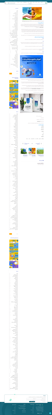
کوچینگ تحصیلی (16, 194)
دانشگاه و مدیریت (16, 19)
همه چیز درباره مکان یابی (15, 222)
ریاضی (17, 38)
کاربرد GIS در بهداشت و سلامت (15, 185)
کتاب (17, 49)
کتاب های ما (17, 190)
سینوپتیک (27, 138)
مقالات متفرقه (16, 210)
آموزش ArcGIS (16, 277)
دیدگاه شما (17, 158)
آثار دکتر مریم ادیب (16, 12)
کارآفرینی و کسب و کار (16, 339)
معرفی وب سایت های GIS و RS (15, 208)
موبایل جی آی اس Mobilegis (15, 215)
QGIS (40, 27)
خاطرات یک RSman (16, 150)
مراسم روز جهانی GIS (16, 203)
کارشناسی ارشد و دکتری (16, 186)
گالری (36, 2)
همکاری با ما (17, 221)
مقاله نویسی (17, 212)
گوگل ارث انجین (16, 197)
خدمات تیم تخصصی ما (16, 152)
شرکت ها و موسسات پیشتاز (15, 331)
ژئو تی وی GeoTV (16, 325)
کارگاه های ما (17, 187)
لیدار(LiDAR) (16, 198)
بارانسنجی (29, 138)
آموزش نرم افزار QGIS (16, 286)
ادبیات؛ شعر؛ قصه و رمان (16, 13)
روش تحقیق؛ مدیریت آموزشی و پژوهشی (14, 35)
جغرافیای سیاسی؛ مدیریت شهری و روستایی (13, 42)
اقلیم (35, 138)
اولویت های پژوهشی (16, 137)
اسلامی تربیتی (16, 14)
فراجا (17, 46)
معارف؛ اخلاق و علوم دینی (15, 65)
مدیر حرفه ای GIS (16, 202)
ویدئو (17, 67)
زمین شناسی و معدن (15, 43)
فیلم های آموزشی (16, 338)
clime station (42, 129)
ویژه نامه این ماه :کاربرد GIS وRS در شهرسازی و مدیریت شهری (14, 229)
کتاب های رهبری (16, 189)
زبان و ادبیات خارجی (16, 39)
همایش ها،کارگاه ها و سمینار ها (15, 219)
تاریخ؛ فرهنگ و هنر (16, 17)
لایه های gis (17, 63)
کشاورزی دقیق (16, 191)
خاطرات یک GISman (16, 149)
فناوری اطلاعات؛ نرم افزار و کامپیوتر (15, 47)
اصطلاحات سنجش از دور (15, 134)
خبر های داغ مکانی (16, 151)
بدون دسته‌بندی (16, 16)
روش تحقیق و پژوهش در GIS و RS (15, 322)
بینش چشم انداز (16, 141)
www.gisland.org (38, 121)
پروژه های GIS (16, 145)
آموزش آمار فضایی (16, 282)
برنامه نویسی (16, 139)
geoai (17, 273)
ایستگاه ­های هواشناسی (33, 138)
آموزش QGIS (16, 281)
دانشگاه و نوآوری (16, 20)
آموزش (38, 2)
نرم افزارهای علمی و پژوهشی (14, 36)
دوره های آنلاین (16, 156)
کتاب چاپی (16, 50)
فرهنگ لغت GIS (16, 335)
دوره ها (33, 407)
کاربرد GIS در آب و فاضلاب (15, 184)
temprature (42, 136)
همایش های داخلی (16, 220)
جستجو (10, 73)
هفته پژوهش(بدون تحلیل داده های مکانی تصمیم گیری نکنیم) (14, 218)
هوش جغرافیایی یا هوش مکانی (15, 223)
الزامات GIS (17, 135)
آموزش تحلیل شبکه (16, 283)
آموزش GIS (17, 280)
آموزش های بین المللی (16, 288)
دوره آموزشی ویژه (16, 155)
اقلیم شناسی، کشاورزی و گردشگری (14, 41)
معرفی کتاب (17, 205)
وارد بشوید (39, 164)
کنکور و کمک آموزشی (16, 62)
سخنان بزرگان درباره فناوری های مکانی (14, 327)
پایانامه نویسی (16, 142)
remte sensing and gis (15, 275)
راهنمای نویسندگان (16, 162)
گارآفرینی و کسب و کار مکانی (15, 195)
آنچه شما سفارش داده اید (15, 131)
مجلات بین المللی (16, 199)
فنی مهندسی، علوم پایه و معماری (15, 48)
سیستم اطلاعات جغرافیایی (15, 329)
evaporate (43, 131)
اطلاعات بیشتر (30, 3)
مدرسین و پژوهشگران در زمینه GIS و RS (14, 201)
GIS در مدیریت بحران (16, 274)
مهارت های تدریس (16, 214)
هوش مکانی (17, 225)
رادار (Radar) (16, 160)
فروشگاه (31, 2)
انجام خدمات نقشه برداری (15, 136)
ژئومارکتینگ (17, 326)
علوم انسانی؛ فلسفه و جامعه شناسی (15, 45)
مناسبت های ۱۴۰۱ (16, 213)
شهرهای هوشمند (16, 332)
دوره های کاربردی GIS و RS (15, 157)
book (17, 10)
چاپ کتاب (17, 148)
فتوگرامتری (17, 334)
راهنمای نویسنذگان (16, 163)
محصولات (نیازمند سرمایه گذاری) (15, 200)
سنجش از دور (16, 328)
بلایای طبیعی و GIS (16, 140)
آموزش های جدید (16, 130)
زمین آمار (17, 323)
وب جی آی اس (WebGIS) (15, 227)
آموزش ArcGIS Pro (16, 278)
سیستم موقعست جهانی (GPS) (15, 330)
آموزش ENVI (16, 279)
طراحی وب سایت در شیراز (15, 333)
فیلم (28, 2)
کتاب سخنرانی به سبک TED (15, 188)
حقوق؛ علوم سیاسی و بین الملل (15, 18)
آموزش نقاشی (16, 287)
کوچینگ (17, 193)
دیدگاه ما (17, 159)
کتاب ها (33, 408)
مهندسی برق (17, 66)
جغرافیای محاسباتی (16, 147)
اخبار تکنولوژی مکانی (16, 132)
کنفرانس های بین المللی (16, 192)
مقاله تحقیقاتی (16, 211)
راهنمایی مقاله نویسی (16, 164)
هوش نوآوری (16, 226)
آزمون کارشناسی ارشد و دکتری (15, 276)
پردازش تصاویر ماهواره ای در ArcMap (14, 144)
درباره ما (21, 2)
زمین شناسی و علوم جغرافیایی (15, 40)
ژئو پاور (17, 324)
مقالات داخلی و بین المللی (15, 209)
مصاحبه (17, 204)
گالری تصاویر (16, 196)
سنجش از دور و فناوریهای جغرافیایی (14, 44)
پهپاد (17, 146)
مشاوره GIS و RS (25, 2)
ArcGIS (42, 27)
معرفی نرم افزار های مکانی (15, 207)
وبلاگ (33, 2)
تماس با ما (18, 2)
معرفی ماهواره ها (16, 206)
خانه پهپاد (42, 2)
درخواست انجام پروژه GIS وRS (15, 153)
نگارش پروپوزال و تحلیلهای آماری (14, 37)
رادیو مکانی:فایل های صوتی (15, 161)
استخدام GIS (16, 133)
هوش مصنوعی (16, 224)
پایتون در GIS (16, 143)
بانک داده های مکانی (40, 138)
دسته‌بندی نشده (16, 154)
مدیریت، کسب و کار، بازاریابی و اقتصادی (14, 64)
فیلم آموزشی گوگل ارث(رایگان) (15, 337)
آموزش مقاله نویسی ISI (16, 285)
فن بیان (17, 336)
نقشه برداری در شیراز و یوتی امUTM (14, 216)
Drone (17, 11)
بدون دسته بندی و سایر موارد (15, 15)
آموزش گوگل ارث (16, 284)
